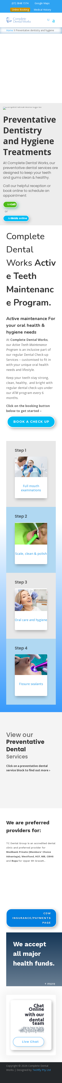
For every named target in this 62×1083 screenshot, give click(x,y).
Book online (19, 218)
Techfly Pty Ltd (41, 1070)
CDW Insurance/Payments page (31, 918)
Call (12, 204)
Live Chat (30, 1041)
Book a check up (31, 422)
